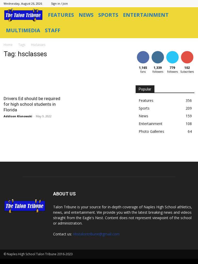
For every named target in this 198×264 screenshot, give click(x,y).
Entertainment (146, 14)
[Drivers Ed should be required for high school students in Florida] (33, 77)
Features (61, 14)
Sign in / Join (59, 3)
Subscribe (188, 52)
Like (143, 52)
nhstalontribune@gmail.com (96, 234)
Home (8, 45)
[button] (188, 15)
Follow (158, 52)
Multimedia (23, 30)
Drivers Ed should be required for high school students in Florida (32, 104)
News (86, 14)
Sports (108, 14)
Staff (52, 30)
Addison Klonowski (18, 116)
